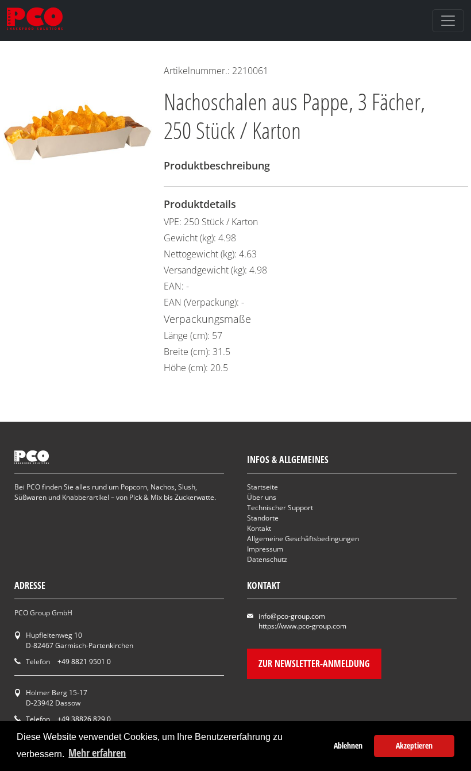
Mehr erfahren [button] (97, 753)
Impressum (265, 549)
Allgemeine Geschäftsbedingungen (303, 538)
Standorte (263, 518)
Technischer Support (280, 507)
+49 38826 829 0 (84, 719)
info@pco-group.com (291, 616)
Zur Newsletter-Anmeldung (314, 663)
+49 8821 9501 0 (84, 661)
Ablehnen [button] (348, 745)
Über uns (261, 497)
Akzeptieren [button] (414, 745)
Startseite (262, 487)
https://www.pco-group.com (302, 626)
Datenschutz (267, 559)
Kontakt (259, 528)
